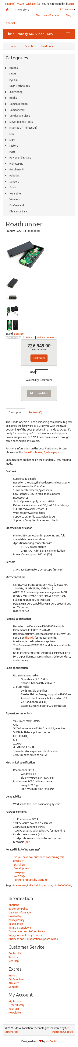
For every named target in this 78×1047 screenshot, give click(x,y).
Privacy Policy (16, 920)
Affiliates (14, 983)
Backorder (39, 358)
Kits (11, 133)
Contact (10, 23)
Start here (19, 864)
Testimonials (16, 923)
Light (12, 139)
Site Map (14, 960)
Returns (13, 957)
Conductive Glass (19, 115)
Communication (18, 103)
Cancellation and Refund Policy (27, 931)
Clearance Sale (18, 211)
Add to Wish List (39, 393)
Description (15, 412)
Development (21, 868)
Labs (49, 885)
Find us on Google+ (62, 1031)
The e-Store (22, 9)
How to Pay (15, 916)
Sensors (14, 181)
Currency (66, 9)
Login (70, 3)
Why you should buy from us (25, 935)
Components (17, 109)
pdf (28, 841)
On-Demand (16, 205)
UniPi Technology (19, 85)
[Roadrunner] (27, 253)
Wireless (14, 199)
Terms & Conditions (20, 927)
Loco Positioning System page (41, 452)
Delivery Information (20, 912)
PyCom (13, 80)
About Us (14, 904)
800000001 (64, 885)
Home (13, 46)
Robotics (14, 175)
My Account (16, 1001)
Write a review (45, 337)
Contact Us (15, 953)
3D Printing (16, 91)
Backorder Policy (18, 908)
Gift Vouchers (16, 979)
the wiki (29, 637)
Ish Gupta (51, 1041)
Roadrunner (48, 46)
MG (36, 885)
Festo (12, 73)
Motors (13, 145)
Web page (19, 876)
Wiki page (19, 872)
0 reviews (28, 337)
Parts (12, 151)
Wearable (15, 193)
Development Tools (21, 121)
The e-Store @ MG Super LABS (29, 34)
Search (29, 46)
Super (42, 885)
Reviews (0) (35, 412)
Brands (13, 67)
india (30, 885)
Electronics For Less (47, 15)
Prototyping (16, 163)
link (41, 834)
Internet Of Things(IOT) (23, 127)
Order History (16, 1005)
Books (13, 97)
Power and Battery (20, 157)
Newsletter (15, 1012)
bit (55, 885)
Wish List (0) (33, 3)
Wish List (14, 1008)
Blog (68, 15)
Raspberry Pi (16, 169)
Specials (13, 986)
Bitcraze (19, 333)
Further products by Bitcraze (30, 879)
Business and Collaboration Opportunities (33, 939)
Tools (12, 187)
